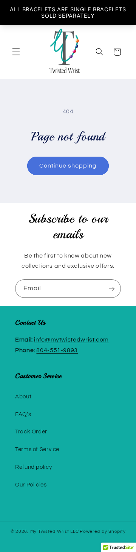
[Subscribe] (112, 288)
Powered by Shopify (102, 531)
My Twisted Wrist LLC (54, 531)
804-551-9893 (57, 350)
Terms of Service (37, 449)
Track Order (31, 432)
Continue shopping (68, 166)
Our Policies (31, 485)
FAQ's (23, 414)
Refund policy (33, 467)
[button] (16, 52)
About (23, 397)
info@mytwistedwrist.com (71, 340)
